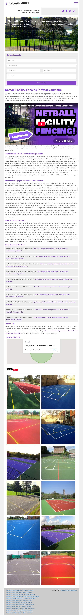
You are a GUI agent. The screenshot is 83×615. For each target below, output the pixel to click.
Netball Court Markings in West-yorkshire (19, 613)
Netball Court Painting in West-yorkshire (19, 602)
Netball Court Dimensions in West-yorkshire (20, 604)
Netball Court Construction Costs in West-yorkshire (22, 596)
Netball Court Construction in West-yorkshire (20, 594)
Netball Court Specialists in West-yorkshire (19, 590)
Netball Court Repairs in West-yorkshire (19, 606)
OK (54, 350)
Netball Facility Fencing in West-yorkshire (19, 611)
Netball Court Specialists (69, 590)
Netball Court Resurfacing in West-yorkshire (20, 608)
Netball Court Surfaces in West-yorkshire (19, 592)
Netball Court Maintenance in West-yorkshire (20, 598)
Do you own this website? (32, 350)
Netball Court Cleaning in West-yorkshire (19, 600)
